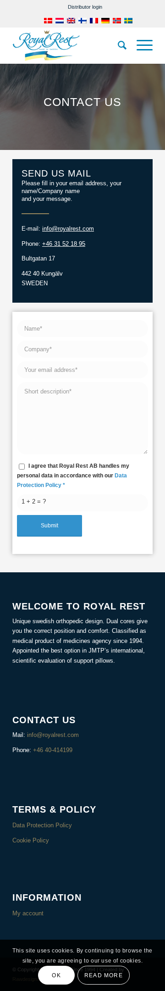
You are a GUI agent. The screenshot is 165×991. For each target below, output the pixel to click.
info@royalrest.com (68, 228)
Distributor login (85, 7)
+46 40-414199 (52, 750)
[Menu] (140, 45)
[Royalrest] (68, 45)
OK (56, 975)
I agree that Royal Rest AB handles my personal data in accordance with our (73, 476)
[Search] (118, 45)
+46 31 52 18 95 (63, 243)
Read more (103, 975)
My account (28, 913)
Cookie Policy (30, 840)
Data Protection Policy (42, 825)
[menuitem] (85, 7)
